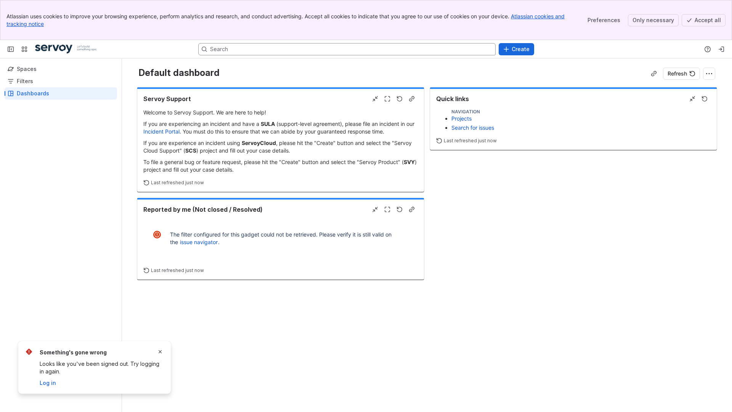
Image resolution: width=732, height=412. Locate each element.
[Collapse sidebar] (11, 49)
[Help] (708, 49)
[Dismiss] (160, 351)
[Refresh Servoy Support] (399, 99)
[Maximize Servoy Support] (387, 99)
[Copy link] (654, 74)
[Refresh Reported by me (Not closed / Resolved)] (399, 209)
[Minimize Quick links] (692, 99)
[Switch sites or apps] (24, 49)
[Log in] (721, 49)
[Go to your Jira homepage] (66, 49)
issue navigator (199, 242)
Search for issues (472, 127)
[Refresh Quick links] (704, 99)
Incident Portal (161, 131)
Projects (461, 118)
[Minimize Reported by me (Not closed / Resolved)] (375, 209)
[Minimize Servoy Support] (375, 99)
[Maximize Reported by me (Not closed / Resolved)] (387, 209)
